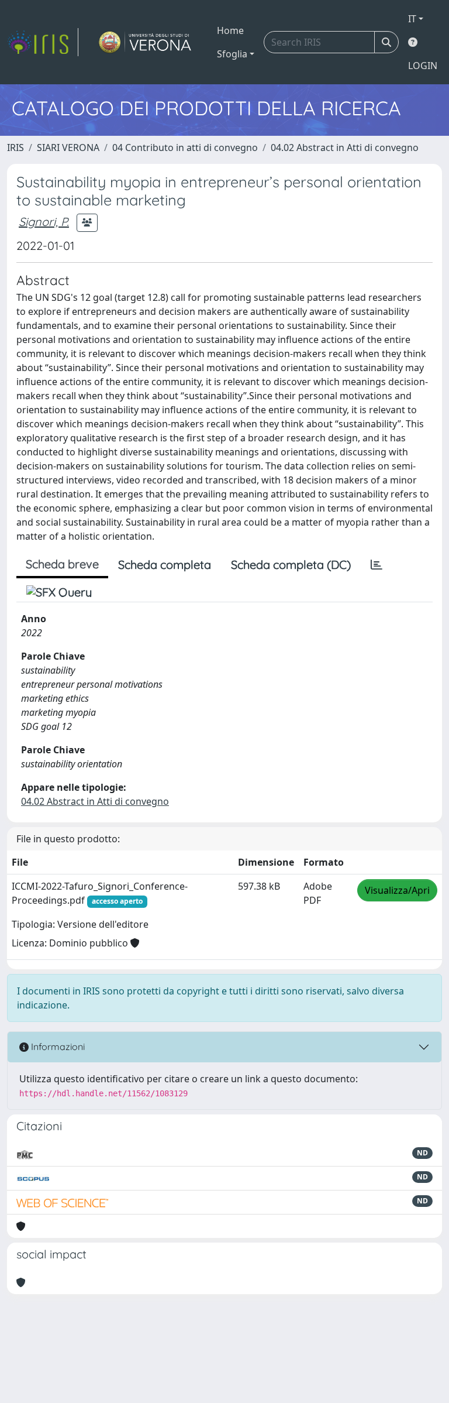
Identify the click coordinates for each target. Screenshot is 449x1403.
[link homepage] (42, 42)
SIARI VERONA (68, 147)
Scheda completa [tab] (164, 564)
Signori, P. (44, 221)
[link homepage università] (145, 42)
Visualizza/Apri (397, 890)
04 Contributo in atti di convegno (185, 147)
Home (230, 30)
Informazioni (57, 1046)
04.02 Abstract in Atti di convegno (345, 147)
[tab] (376, 565)
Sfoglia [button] (232, 53)
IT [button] (412, 18)
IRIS (15, 147)
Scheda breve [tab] (62, 564)
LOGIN (422, 65)
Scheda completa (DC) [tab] (291, 564)
